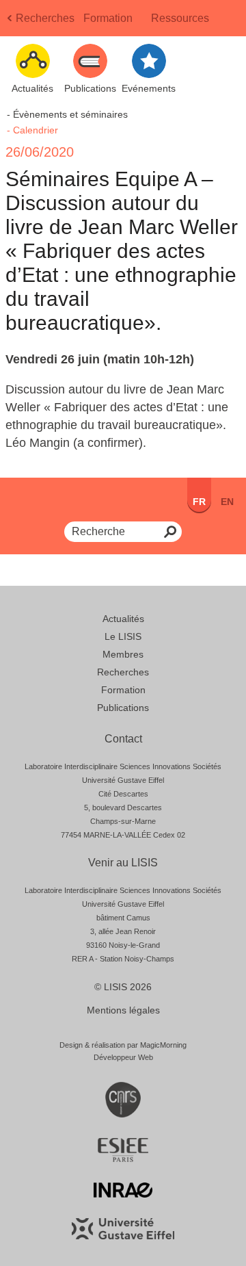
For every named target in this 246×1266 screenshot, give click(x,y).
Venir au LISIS (123, 862)
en (227, 501)
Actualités (123, 618)
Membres (123, 654)
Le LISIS (123, 636)
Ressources (180, 18)
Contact (123, 739)
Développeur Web (123, 1057)
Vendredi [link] (31, 359)
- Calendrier (32, 130)
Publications (123, 707)
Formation (108, 18)
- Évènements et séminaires (67, 114)
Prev (11, 22)
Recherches (45, 18)
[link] (31, 359)
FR (199, 501)
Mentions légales (123, 1010)
